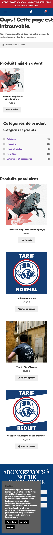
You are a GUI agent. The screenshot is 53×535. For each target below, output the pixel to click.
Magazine (11, 144)
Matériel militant (15, 149)
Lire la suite (12, 109)
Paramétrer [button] (11, 522)
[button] (5, 12)
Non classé (12, 154)
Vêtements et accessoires (19, 159)
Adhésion (11, 139)
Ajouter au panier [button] (26, 309)
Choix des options (26, 377)
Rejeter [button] (10, 527)
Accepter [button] (24, 522)
